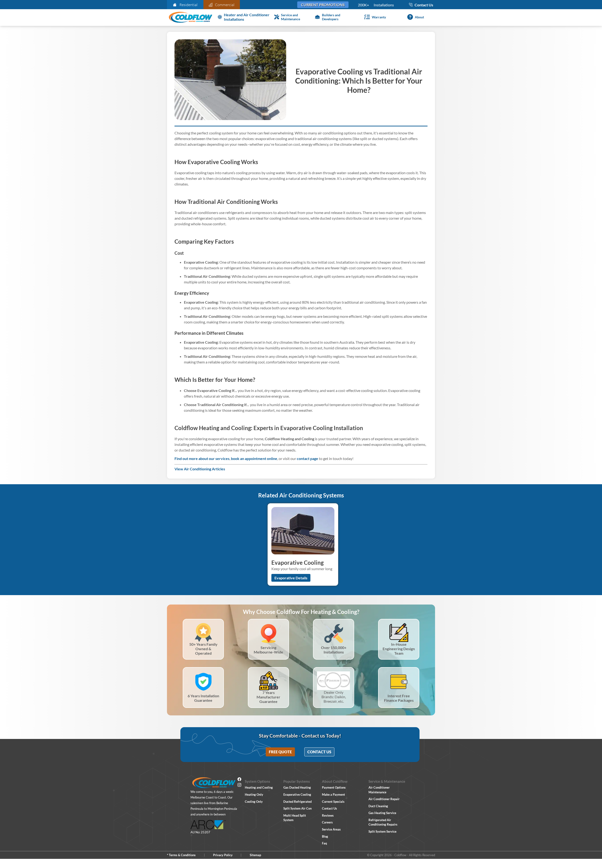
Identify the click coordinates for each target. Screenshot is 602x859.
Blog (325, 836)
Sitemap (255, 855)
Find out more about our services (202, 458)
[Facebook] (239, 780)
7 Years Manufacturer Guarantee (268, 697)
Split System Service (382, 831)
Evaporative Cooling (297, 794)
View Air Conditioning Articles (199, 469)
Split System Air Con (297, 808)
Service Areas (331, 829)
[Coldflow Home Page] (190, 17)
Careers (327, 822)
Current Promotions (323, 4)
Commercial (224, 4)
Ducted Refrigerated (297, 801)
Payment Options (334, 787)
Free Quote (280, 752)
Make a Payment (333, 794)
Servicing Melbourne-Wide (268, 649)
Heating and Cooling (259, 787)
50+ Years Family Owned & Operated (203, 648)
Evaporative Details (290, 578)
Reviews (328, 815)
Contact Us (319, 752)
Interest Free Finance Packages (399, 698)
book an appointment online (254, 458)
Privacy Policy (223, 855)
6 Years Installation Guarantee (203, 698)
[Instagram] (239, 785)
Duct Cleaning (378, 806)
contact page (307, 458)
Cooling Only (254, 801)
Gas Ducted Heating (297, 787)
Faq (324, 843)
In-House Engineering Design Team (399, 648)
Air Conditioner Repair (384, 799)
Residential (188, 4)
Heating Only (254, 794)
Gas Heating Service (382, 813)
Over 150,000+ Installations (333, 649)
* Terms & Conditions (181, 855)
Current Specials (333, 801)
